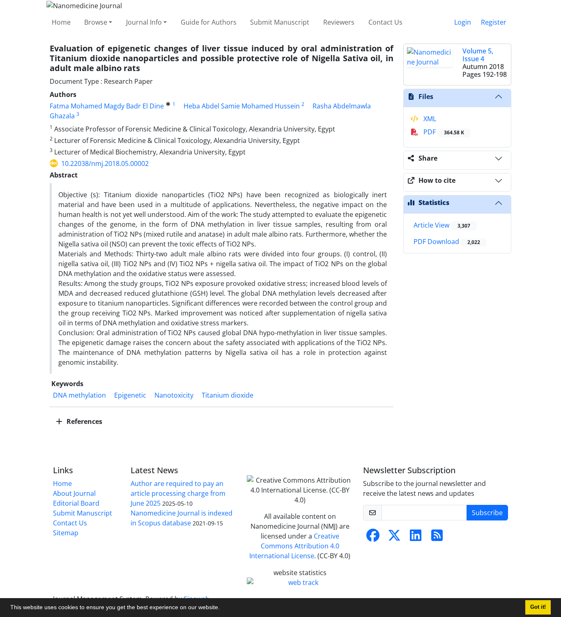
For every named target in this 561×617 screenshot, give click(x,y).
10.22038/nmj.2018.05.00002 (105, 163)
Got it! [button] (538, 607)
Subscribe (487, 512)
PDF (443, 131)
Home (61, 22)
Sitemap (65, 532)
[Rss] (437, 537)
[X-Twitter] (394, 537)
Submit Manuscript (279, 22)
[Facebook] (373, 537)
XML (429, 118)
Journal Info (144, 22)
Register (493, 22)
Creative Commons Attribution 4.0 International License (294, 546)
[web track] (300, 582)
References (83, 421)
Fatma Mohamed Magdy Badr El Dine (107, 106)
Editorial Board (76, 503)
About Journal (74, 493)
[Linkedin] (415, 537)
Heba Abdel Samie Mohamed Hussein (242, 106)
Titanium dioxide (227, 395)
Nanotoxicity (173, 395)
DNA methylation (79, 395)
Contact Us (385, 22)
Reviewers (338, 22)
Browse (95, 22)
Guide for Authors (209, 22)
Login (462, 22)
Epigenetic (130, 395)
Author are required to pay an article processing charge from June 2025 (178, 493)
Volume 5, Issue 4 (477, 54)
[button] (222, 608)
